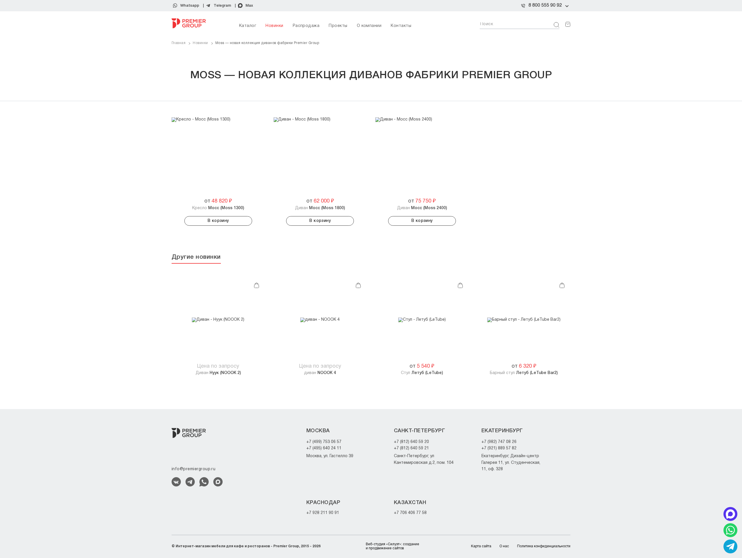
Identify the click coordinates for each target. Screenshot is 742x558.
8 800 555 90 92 (545, 5)
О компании (369, 26)
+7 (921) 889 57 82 (499, 448)
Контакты (401, 26)
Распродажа (306, 26)
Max (249, 5)
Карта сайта (481, 546)
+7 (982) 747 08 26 (499, 442)
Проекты (338, 26)
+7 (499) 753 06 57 (323, 442)
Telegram (222, 5)
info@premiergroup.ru (193, 469)
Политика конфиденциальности (543, 546)
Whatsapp (189, 5)
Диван (320, 208)
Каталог (247, 26)
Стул (422, 373)
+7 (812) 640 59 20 (411, 442)
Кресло (218, 208)
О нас (504, 546)
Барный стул (524, 373)
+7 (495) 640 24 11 (323, 448)
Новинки (274, 26)
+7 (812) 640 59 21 (411, 448)
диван (320, 373)
